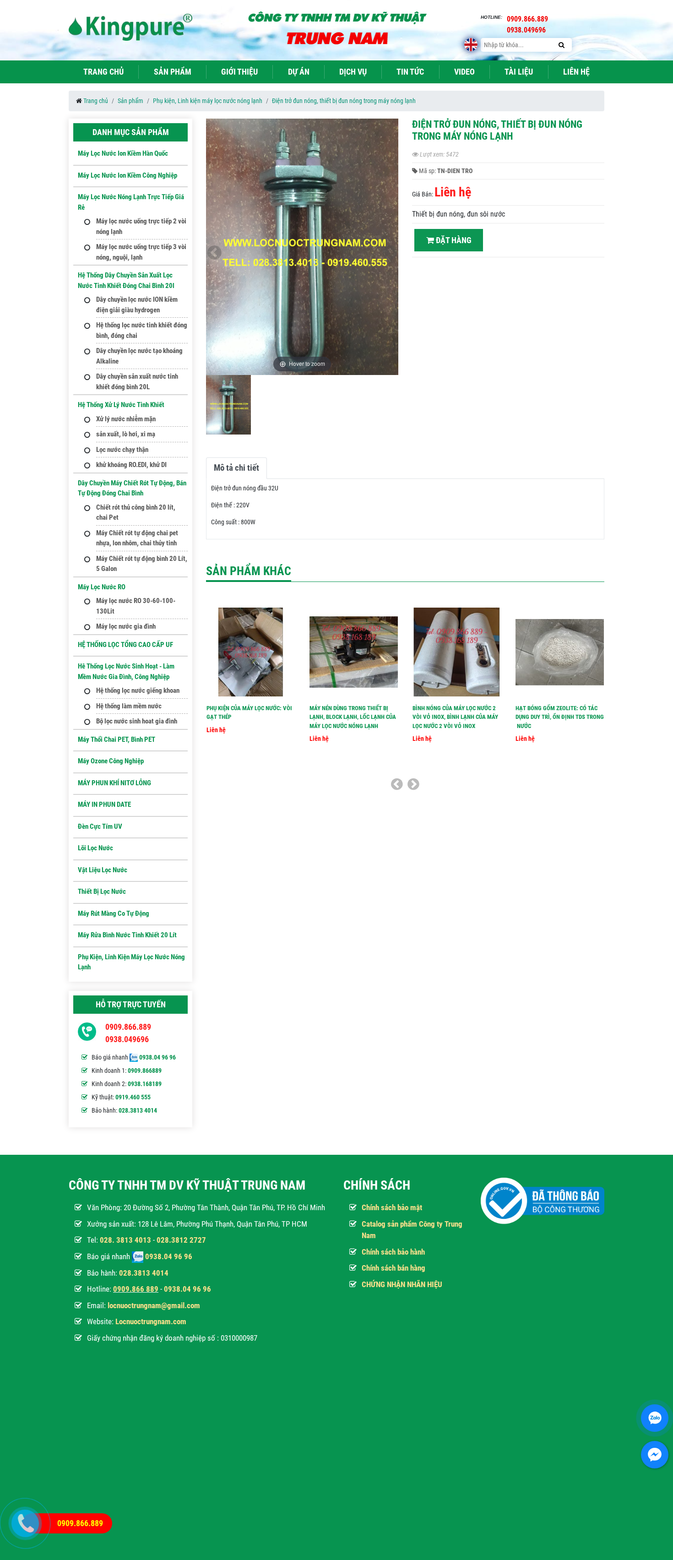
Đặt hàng (453, 240)
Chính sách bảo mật (392, 1207)
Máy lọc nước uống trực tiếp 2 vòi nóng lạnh (141, 226)
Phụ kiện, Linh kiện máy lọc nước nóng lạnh (207, 100)
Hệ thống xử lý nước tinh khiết (121, 405)
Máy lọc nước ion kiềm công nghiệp (127, 175)
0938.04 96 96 (157, 1057)
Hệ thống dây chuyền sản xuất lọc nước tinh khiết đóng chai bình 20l (126, 280)
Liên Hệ (576, 71)
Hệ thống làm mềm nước (129, 706)
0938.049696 (127, 1039)
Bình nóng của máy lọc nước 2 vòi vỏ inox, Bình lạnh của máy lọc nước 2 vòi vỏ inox (455, 717)
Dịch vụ (353, 71)
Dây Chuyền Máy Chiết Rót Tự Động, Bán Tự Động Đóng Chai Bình (132, 488)
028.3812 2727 (181, 1240)
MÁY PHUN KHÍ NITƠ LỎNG (114, 783)
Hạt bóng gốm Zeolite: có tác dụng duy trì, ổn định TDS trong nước (560, 717)
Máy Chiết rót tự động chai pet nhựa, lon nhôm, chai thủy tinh (137, 538)
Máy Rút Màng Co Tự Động (113, 913)
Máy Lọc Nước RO (101, 587)
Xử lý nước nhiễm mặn (126, 419)
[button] (390, 253)
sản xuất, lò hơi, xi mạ (125, 434)
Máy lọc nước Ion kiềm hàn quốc (123, 153)
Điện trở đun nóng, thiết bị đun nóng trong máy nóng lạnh (344, 100)
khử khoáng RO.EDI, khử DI (131, 465)
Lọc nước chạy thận (122, 450)
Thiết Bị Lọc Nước (102, 891)
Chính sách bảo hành (393, 1251)
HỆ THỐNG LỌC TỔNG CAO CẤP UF (125, 645)
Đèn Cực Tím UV (100, 826)
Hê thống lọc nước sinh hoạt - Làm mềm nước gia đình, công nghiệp (126, 671)
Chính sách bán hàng (393, 1267)
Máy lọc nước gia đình (126, 626)
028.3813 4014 (138, 1110)
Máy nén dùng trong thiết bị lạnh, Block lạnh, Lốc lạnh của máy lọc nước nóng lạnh (352, 717)
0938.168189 (145, 1083)
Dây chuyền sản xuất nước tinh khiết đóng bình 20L (137, 381)
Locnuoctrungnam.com (150, 1321)
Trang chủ (103, 71)
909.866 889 (137, 1289)
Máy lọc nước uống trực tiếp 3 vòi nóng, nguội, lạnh (141, 252)
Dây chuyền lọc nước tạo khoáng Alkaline (139, 356)
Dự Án (298, 71)
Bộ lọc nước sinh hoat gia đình (136, 721)
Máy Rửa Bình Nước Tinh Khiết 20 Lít (127, 935)
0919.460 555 (133, 1097)
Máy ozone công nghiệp (111, 761)
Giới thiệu (239, 71)
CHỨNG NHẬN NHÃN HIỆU (402, 1284)
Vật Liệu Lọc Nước (102, 870)
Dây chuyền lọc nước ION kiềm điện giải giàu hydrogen (137, 304)
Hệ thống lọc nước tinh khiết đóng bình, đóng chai (141, 330)
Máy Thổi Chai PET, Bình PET (116, 739)
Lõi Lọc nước (95, 848)
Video (464, 71)
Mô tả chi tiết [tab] (236, 467)
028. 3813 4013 (125, 1240)
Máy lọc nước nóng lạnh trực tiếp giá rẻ (131, 202)
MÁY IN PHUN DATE (104, 804)
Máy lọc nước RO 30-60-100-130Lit (135, 606)
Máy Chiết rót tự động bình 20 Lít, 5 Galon (141, 563)
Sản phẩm (172, 71)
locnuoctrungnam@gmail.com (154, 1305)
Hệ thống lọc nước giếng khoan (137, 690)
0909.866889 (145, 1070)
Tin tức (410, 71)
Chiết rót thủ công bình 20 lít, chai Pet (135, 512)
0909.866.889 (128, 1027)
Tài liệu (519, 71)
